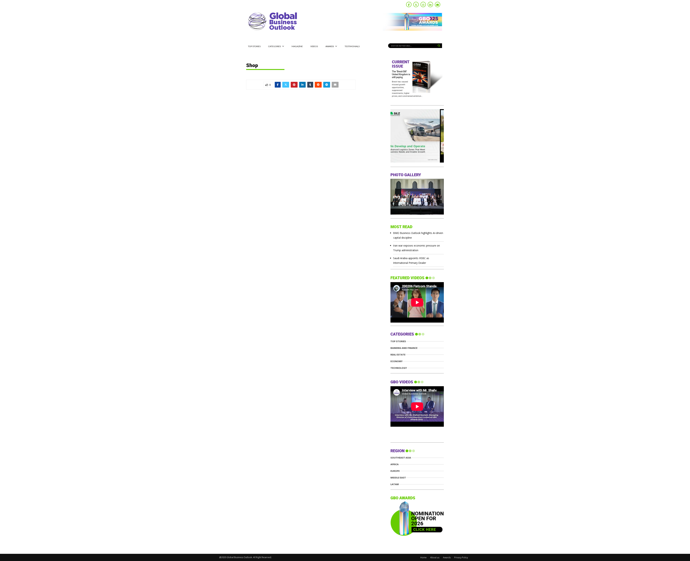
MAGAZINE (297, 46)
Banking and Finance (403, 348)
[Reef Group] (417, 161)
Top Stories (254, 46)
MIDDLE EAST (398, 477)
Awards (329, 46)
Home (423, 557)
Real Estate (397, 354)
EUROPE (395, 471)
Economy (396, 361)
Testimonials (352, 46)
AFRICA (394, 464)
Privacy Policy (461, 557)
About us (434, 557)
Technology (398, 368)
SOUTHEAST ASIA (400, 457)
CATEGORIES (274, 46)
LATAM (394, 484)
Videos (314, 46)
